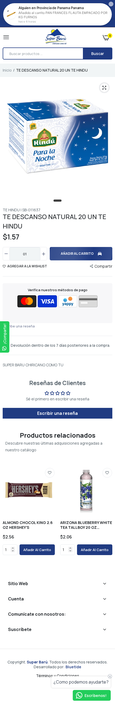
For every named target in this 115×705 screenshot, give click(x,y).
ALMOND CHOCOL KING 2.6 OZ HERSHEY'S (28, 525)
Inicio (7, 70)
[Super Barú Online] (56, 37)
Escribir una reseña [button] (57, 413)
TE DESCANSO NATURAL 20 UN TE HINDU (54, 221)
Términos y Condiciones (57, 675)
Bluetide (73, 666)
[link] (50, 473)
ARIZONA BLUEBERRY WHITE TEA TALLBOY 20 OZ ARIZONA (86, 525)
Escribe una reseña (19, 326)
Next (105, 517)
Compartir (103, 266)
